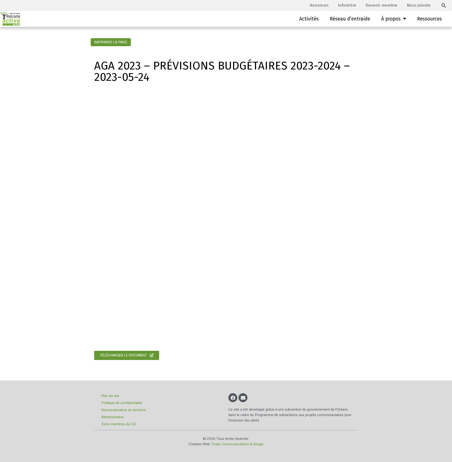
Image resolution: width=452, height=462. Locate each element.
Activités (309, 19)
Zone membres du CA (118, 424)
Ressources (429, 19)
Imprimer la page (110, 42)
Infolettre (347, 5)
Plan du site (110, 396)
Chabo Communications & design (237, 444)
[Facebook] (232, 397)
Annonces (319, 5)
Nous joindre (419, 5)
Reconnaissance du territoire (123, 410)
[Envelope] (242, 397)
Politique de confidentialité (121, 403)
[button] (444, 5)
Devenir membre (381, 5)
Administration (112, 417)
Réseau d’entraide (350, 19)
